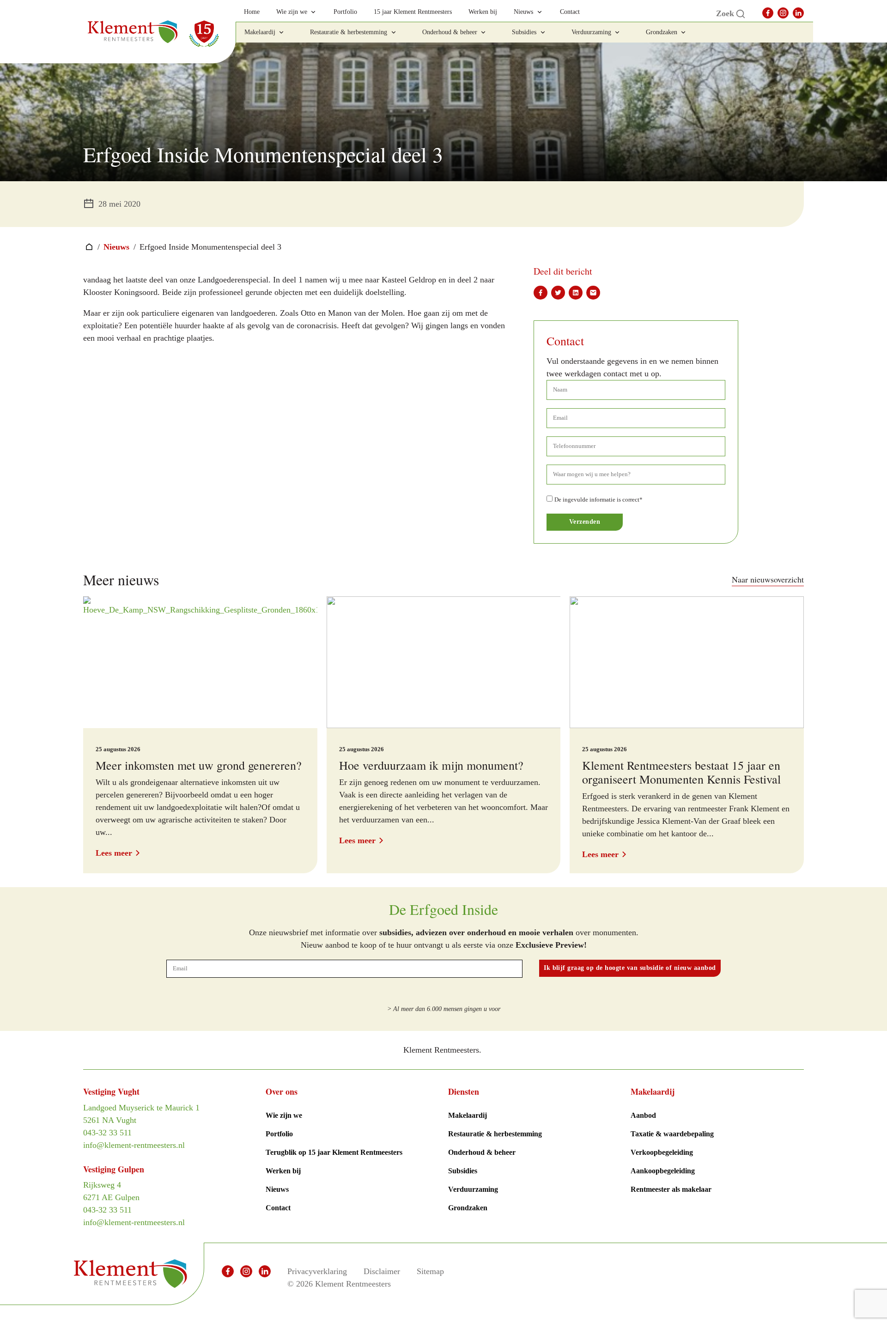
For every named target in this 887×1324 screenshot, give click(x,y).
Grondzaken (467, 1208)
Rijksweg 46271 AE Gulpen (111, 1191)
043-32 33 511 (107, 1132)
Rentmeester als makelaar (671, 1189)
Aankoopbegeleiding (663, 1171)
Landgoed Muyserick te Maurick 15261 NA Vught (141, 1114)
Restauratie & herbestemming (495, 1134)
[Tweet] (558, 293)
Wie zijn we (284, 1115)
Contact (278, 1208)
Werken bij (283, 1171)
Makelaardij (467, 1115)
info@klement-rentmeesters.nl (134, 1145)
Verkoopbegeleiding (662, 1152)
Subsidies (462, 1171)
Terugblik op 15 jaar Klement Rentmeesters (334, 1152)
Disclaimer (382, 1271)
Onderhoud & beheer (482, 1152)
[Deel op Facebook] (540, 293)
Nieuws (116, 247)
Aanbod (643, 1115)
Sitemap (430, 1271)
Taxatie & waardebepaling (672, 1134)
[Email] (593, 293)
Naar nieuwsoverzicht (768, 579)
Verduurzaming (473, 1189)
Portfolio (279, 1134)
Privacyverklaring (317, 1271)
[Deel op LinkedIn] (576, 293)
